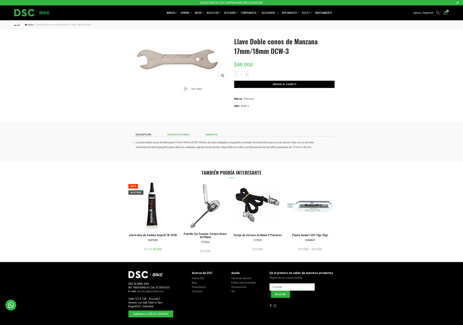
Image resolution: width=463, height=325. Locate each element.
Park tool (249, 98)
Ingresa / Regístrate (423, 12)
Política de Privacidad (243, 282)
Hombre (185, 12)
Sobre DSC (198, 278)
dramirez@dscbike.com (150, 291)
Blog (194, 282)
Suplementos (289, 12)
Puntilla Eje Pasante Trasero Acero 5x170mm (205, 235)
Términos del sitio (241, 278)
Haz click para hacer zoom (222, 75)
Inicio (30, 24)
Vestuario (230, 12)
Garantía (211, 134)
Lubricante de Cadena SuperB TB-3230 (153, 235)
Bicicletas (213, 12)
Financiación (199, 287)
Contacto (197, 291)
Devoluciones (239, 287)
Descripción (143, 134)
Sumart (310, 240)
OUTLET (306, 12)
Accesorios (269, 12)
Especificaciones (178, 134)
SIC (233, 291)
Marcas (171, 12)
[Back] (17, 24)
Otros (205, 242)
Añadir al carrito (284, 84)
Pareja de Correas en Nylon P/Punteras (258, 235)
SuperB (153, 240)
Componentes (248, 12)
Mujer (198, 12)
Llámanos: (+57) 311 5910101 (150, 314)
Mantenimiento (323, 12)
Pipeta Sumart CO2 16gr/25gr (310, 235)
